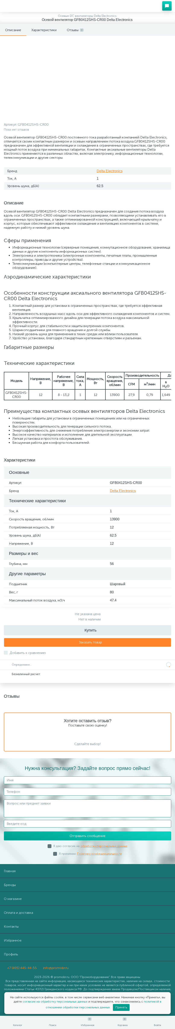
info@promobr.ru (55, 968)
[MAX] (77, 965)
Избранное (13, 940)
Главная (10, 871)
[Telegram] (71, 965)
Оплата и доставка (18, 913)
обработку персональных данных (103, 846)
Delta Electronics (109, 171)
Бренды (10, 885)
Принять (121, 1007)
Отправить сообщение (87, 836)
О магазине (13, 899)
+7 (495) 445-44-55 (21, 968)
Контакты (11, 926)
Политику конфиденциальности (99, 854)
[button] (167, 6)
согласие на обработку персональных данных (55, 1001)
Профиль (11, 954)
